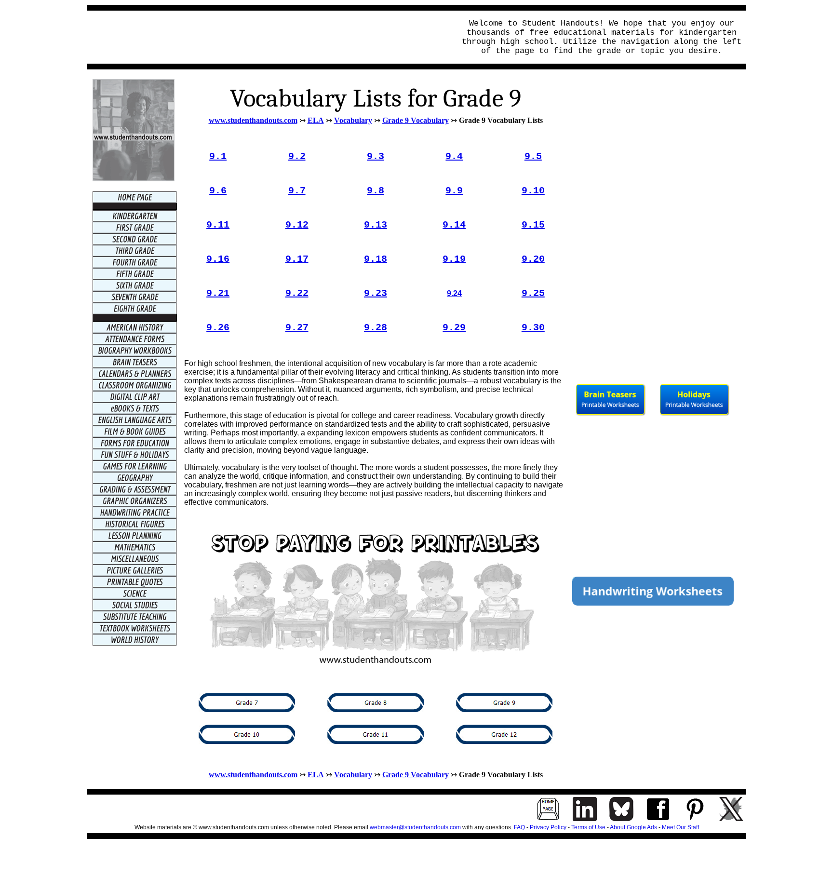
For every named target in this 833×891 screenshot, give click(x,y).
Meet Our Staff (680, 827)
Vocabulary (353, 120)
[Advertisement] (268, 37)
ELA (316, 120)
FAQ (519, 827)
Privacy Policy (548, 827)
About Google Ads (633, 827)
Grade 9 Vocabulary (415, 120)
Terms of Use (588, 827)
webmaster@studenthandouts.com (415, 827)
